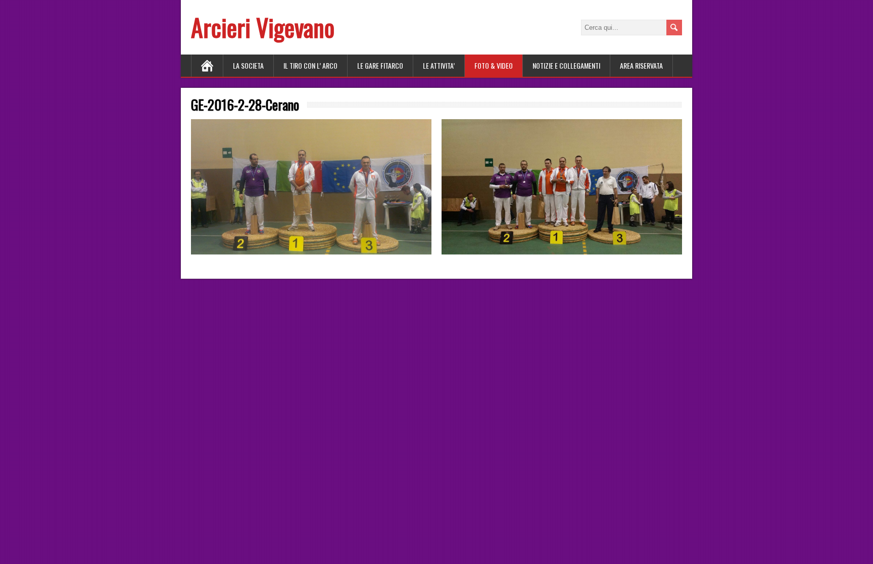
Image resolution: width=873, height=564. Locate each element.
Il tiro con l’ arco (310, 65)
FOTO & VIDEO (493, 65)
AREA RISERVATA (641, 65)
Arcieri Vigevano (262, 27)
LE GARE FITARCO (380, 65)
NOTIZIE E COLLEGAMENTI (566, 65)
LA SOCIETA (248, 65)
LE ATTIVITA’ (439, 65)
